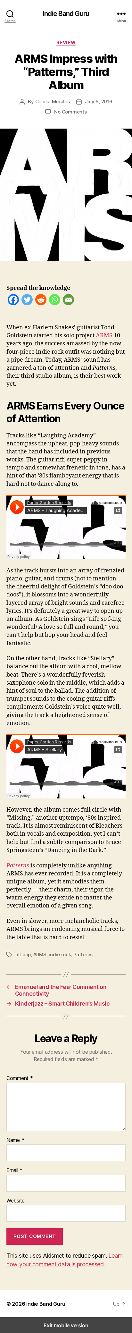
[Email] (68, 300)
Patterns (83, 954)
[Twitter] (27, 300)
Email (14, 1170)
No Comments (70, 112)
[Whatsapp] (54, 300)
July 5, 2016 (98, 101)
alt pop (23, 954)
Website (15, 1201)
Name (15, 1140)
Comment (19, 1078)
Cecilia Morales (52, 101)
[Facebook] (13, 300)
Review (66, 42)
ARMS (104, 335)
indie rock (60, 954)
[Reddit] (41, 300)
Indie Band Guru (66, 13)
